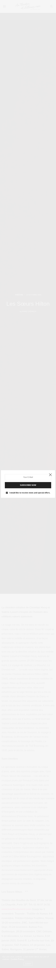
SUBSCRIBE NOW (28, 485)
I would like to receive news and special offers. (29, 493)
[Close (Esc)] (50, 475)
